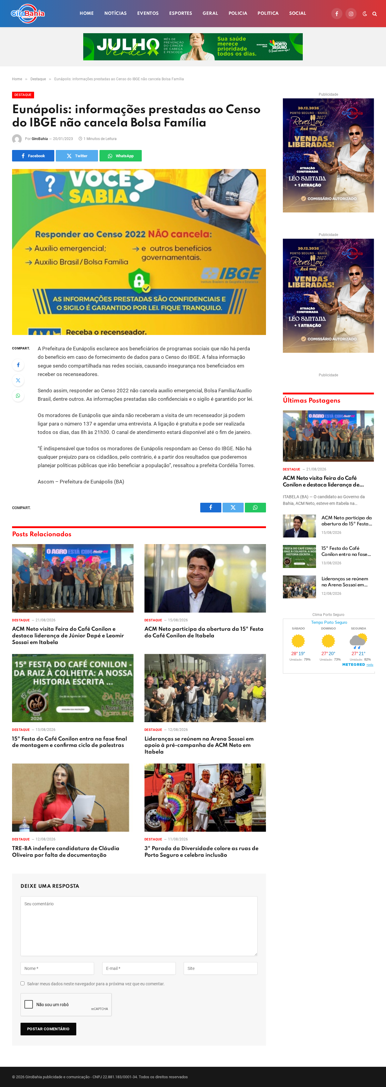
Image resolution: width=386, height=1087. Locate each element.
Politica (268, 13)
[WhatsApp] (18, 396)
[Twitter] (18, 380)
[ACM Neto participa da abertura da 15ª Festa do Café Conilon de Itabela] (205, 578)
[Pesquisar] (374, 14)
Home (87, 13)
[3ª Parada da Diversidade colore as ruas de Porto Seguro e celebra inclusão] (205, 797)
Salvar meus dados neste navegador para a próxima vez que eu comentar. (96, 983)
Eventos (148, 13)
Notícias (115, 13)
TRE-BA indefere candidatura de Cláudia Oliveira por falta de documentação (65, 852)
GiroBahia (40, 139)
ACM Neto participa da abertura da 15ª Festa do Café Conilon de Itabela (204, 632)
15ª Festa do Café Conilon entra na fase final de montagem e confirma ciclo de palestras (69, 742)
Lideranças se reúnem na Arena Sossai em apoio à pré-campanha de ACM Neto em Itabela (199, 745)
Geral (210, 13)
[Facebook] (18, 365)
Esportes (180, 13)
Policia (238, 13)
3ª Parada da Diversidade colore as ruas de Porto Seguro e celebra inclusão (201, 852)
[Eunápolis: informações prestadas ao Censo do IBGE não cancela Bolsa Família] (139, 252)
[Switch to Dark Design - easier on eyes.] (365, 13)
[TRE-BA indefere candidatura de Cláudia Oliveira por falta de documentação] (73, 797)
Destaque (23, 95)
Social (297, 13)
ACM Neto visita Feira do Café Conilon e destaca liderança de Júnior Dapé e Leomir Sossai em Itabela (68, 635)
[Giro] (27, 13)
